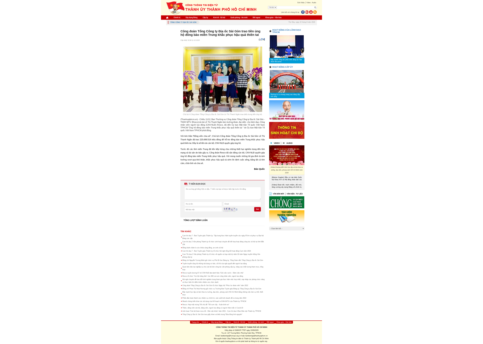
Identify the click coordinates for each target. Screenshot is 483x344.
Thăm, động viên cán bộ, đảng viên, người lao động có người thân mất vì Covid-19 (212, 308)
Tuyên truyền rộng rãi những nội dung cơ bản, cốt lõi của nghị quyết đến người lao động (214, 263)
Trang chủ (195, 322)
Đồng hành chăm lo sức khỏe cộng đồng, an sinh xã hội (202, 248)
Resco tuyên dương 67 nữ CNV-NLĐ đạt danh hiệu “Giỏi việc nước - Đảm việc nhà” (213, 273)
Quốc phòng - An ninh (239, 17)
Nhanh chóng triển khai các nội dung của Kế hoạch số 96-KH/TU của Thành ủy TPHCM (214, 301)
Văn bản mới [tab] (278, 194)
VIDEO (277, 143)
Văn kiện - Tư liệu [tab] (295, 194)
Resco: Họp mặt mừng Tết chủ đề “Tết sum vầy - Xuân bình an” (205, 304)
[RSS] (315, 12)
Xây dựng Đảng (191, 17)
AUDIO (289, 143)
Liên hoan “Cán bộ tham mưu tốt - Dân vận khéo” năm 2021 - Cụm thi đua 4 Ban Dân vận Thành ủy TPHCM (221, 311)
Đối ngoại (256, 17)
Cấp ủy (205, 17)
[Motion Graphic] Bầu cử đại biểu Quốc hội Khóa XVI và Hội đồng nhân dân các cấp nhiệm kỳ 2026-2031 (287, 178)
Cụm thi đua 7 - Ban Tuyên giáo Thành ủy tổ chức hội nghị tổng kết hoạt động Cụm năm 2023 (216, 251)
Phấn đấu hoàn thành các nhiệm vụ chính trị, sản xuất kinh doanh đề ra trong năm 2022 (214, 298)
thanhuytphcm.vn (231, 341)
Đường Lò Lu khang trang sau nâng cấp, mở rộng (285, 95)
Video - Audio (311, 3)
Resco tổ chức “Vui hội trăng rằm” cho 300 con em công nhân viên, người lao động (212, 276)
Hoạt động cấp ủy (282, 67)
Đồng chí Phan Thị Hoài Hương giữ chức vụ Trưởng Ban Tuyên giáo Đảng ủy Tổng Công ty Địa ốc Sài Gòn (221, 289)
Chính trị (177, 17)
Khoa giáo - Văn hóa (273, 17)
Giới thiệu (301, 3)
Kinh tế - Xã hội (219, 17)
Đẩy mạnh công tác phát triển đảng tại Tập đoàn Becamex (286, 61)
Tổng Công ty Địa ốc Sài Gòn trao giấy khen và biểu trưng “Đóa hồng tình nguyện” (212, 314)
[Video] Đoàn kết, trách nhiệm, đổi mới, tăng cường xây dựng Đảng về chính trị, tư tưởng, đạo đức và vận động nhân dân (287, 186)
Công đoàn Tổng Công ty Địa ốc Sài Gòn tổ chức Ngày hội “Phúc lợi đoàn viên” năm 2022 (215, 285)
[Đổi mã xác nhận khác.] (237, 209)
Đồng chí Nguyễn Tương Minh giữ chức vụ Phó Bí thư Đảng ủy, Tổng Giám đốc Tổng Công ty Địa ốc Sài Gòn (222, 260)
